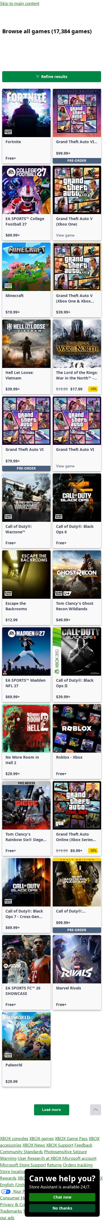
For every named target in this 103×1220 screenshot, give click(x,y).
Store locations (14, 1171)
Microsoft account (79, 1158)
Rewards (8, 1178)
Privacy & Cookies (17, 1204)
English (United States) (21, 1184)
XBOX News (34, 1145)
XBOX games (41, 1138)
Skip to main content (19, 3)
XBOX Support (59, 1145)
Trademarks (11, 1211)
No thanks (62, 1208)
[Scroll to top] (95, 1109)
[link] (26, 126)
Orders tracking (78, 1165)
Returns (54, 1165)
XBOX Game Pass (71, 1138)
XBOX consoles (14, 1138)
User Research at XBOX (40, 1158)
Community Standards (21, 1151)
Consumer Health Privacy (24, 1197)
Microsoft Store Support (23, 1165)
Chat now (62, 1197)
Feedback (83, 1145)
